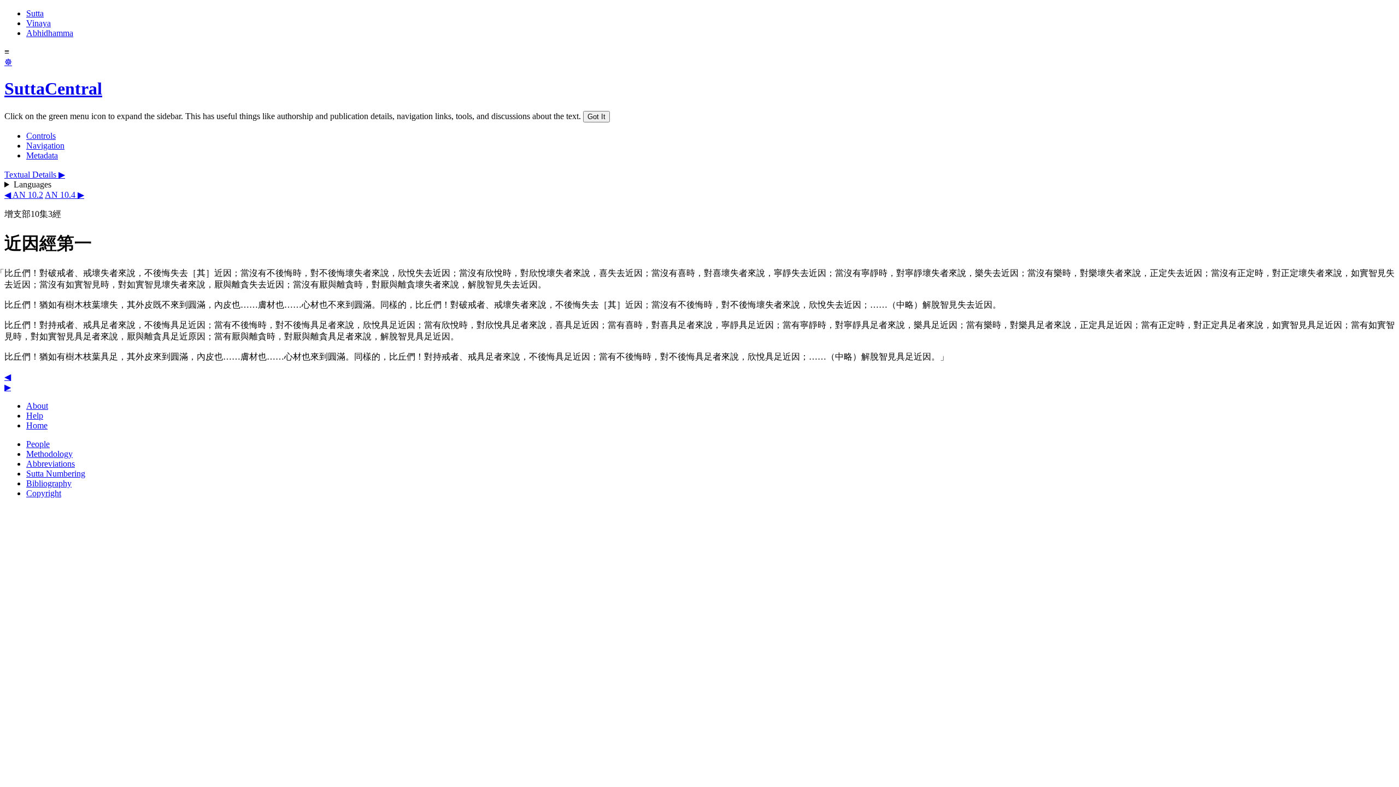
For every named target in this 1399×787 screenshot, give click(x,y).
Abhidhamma (49, 33)
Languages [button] (32, 184)
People (38, 444)
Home (37, 425)
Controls (41, 135)
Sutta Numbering (55, 473)
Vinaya (38, 23)
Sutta (35, 13)
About (37, 405)
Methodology (49, 454)
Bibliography (49, 483)
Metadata (42, 155)
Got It (596, 117)
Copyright (43, 493)
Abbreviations (50, 463)
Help (34, 415)
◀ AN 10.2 (23, 194)
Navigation (45, 145)
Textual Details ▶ (34, 174)
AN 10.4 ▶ (64, 194)
